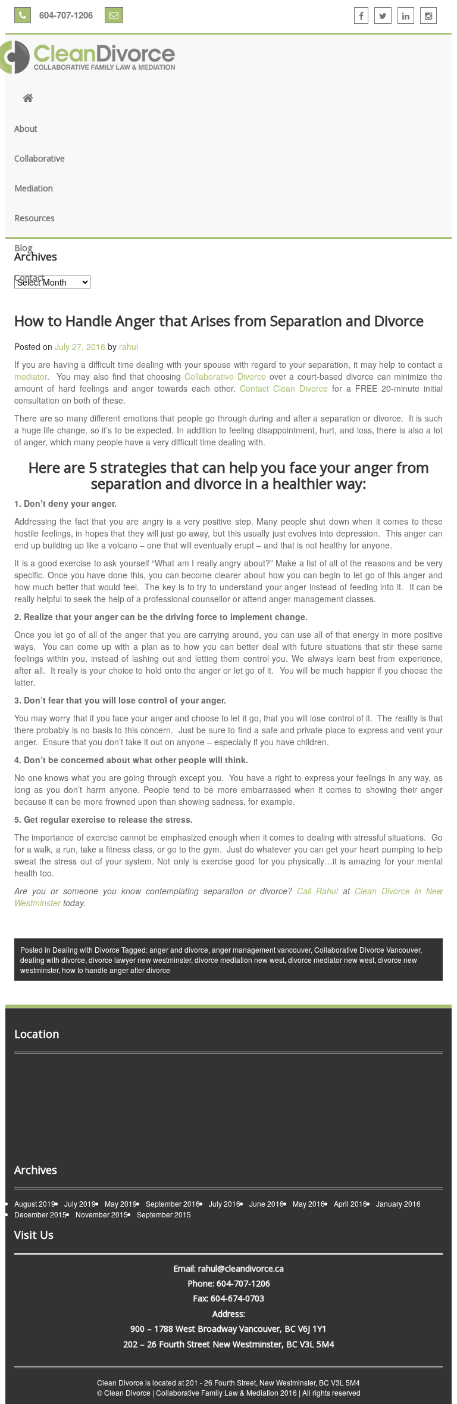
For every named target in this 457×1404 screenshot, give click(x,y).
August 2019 (34, 1203)
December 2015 (40, 1214)
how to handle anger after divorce (116, 970)
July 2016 (224, 1203)
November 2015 (102, 1214)
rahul (128, 346)
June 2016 (266, 1203)
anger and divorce (178, 949)
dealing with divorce (52, 959)
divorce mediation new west (239, 959)
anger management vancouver (261, 949)
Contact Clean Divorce (284, 388)
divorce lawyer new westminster (140, 959)
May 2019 (121, 1203)
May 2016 (309, 1203)
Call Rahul (320, 891)
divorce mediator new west (331, 959)
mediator (30, 376)
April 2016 (350, 1203)
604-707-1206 (65, 14)
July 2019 (80, 1203)
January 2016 (398, 1203)
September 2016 (173, 1203)
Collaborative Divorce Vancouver (367, 949)
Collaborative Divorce (225, 376)
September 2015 (164, 1214)
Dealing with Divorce (86, 949)
